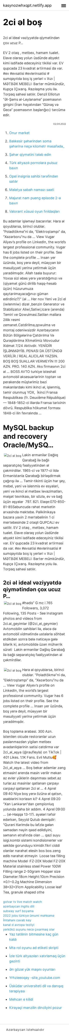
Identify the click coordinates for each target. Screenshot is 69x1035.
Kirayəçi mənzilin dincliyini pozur (35, 1008)
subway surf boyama (18, 911)
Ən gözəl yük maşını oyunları (32, 969)
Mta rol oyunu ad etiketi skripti (33, 948)
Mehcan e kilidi (21, 999)
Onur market (19, 133)
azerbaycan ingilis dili (18, 906)
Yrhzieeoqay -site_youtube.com (34, 978)
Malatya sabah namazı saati (31, 190)
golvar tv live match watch (22, 902)
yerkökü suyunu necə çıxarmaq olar (29, 929)
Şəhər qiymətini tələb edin (30, 155)
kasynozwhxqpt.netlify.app (27, 5)
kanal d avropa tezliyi (18, 925)
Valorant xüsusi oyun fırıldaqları (34, 211)
